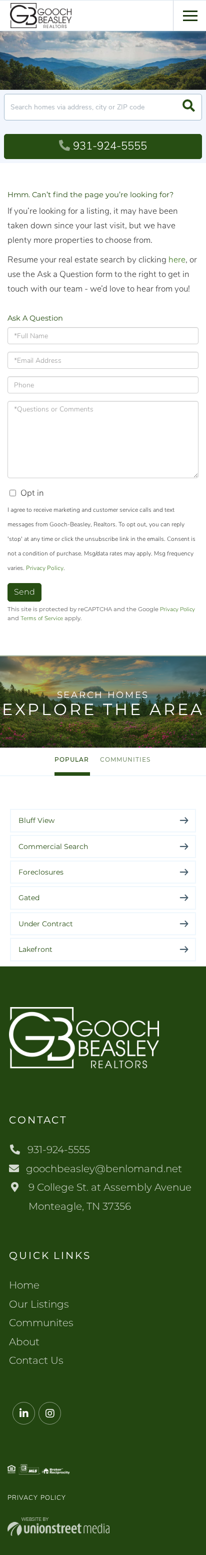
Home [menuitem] (24, 1285)
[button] (188, 107)
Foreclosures (41, 872)
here (177, 259)
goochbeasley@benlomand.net (104, 1169)
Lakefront (35, 949)
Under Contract (45, 923)
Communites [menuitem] (41, 1323)
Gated (29, 897)
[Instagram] (49, 1413)
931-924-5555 (110, 146)
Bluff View (36, 820)
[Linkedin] (23, 1413)
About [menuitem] (24, 1342)
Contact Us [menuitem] (36, 1360)
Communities (125, 759)
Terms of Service (41, 618)
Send (24, 592)
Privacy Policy (45, 568)
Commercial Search (53, 846)
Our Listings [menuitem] (39, 1304)
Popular (71, 759)
